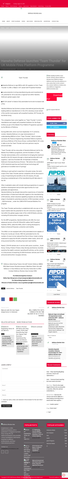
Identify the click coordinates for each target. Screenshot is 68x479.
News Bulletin (33, 6)
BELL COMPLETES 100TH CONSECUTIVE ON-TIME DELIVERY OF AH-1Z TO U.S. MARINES (36, 313)
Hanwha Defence (10, 288)
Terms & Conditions (54, 477)
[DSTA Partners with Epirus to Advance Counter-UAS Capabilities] (22, 335)
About (7, 6)
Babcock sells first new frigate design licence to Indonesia (10, 311)
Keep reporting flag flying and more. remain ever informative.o (55, 372)
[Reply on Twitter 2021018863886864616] (48, 290)
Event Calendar (13, 6)
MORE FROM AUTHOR (24, 322)
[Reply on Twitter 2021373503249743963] (48, 254)
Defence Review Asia (55, 159)
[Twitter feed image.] (56, 181)
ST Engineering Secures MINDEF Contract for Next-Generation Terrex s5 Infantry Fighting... (37, 433)
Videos (20, 6)
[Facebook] (2, 1)
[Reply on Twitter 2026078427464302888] (48, 234)
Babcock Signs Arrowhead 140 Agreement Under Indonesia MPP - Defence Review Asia (56, 316)
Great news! (53, 407)
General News (35, 334)
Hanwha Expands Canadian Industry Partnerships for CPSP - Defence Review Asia (55, 351)
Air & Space (19, 343)
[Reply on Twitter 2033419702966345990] (48, 194)
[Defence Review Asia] (34, 13)
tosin (48, 370)
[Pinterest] (11, 299)
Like (64, 123)
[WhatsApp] (15, 299)
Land (7, 28)
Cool (49, 410)
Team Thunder (19, 288)
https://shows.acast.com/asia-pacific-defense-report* (56, 210)
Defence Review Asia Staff (9, 69)
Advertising (40, 6)
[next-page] (5, 357)
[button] (65, 21)
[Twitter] (5, 1)
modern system (54, 403)
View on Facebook (51, 335)
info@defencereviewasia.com (10, 448)
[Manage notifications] (63, 475)
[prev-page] (2, 357)
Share (50, 337)
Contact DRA (48, 6)
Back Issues (26, 6)
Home (2, 6)
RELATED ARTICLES (8, 322)
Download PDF (54, 97)
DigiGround (39, 477)
